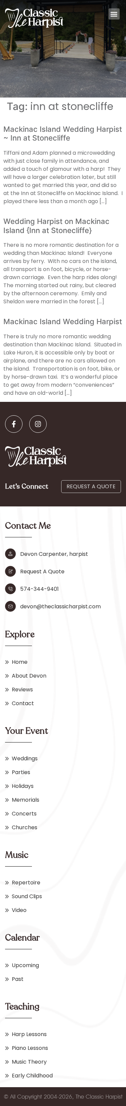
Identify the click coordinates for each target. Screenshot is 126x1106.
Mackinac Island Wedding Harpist (62, 321)
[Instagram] (38, 424)
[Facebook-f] (14, 424)
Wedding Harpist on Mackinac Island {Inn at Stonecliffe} (56, 225)
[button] (114, 14)
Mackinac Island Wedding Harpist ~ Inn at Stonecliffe (62, 133)
